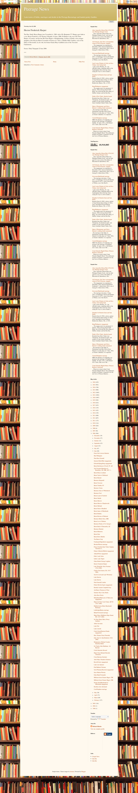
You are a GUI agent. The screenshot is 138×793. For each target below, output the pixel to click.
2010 (94, 423)
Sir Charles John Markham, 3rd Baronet (102, 647)
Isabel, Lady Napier (99, 559)
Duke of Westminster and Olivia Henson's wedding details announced (102, 107)
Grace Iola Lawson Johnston (101, 453)
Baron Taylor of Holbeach (101, 475)
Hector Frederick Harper (100, 564)
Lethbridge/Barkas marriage (101, 610)
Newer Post (27, 62)
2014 (94, 413)
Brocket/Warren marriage (100, 544)
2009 (94, 426)
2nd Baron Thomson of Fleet (101, 590)
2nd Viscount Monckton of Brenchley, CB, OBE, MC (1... (103, 469)
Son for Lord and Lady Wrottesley (103, 575)
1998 (94, 708)
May (95, 692)
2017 (94, 405)
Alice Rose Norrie (98, 595)
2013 (94, 415)
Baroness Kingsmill (99, 480)
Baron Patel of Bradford (100, 508)
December (97, 435)
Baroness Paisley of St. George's (102, 524)
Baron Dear (97, 534)
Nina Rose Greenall (99, 458)
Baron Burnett (97, 478)
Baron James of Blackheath (101, 511)
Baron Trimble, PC (99, 485)
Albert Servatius (98, 623)
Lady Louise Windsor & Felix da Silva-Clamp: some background (102, 64)
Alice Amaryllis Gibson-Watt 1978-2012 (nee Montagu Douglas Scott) (103, 31)
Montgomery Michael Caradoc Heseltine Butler (102, 642)
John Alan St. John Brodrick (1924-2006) (103, 638)
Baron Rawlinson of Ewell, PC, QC (103, 466)
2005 (94, 703)
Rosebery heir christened (100, 687)
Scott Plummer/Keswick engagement (103, 670)
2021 (94, 395)
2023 (94, 390)
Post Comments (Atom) (37, 65)
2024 (94, 387)
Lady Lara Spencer (99, 665)
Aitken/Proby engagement (101, 554)
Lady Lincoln (97, 629)
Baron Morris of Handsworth (101, 503)
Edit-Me (94, 759)
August (96, 446)
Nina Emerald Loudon (100, 582)
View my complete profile (97, 729)
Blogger (83, 771)
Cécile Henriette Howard (100, 650)
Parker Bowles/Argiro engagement (103, 585)
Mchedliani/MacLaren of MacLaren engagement (103, 598)
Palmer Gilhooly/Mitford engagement (104, 551)
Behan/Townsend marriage (101, 613)
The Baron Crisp (98, 539)
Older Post (81, 62)
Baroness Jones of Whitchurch (102, 490)
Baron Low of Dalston (100, 521)
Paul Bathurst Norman (100, 667)
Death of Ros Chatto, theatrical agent (102, 96)
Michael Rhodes (96, 726)
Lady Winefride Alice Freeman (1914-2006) (102, 567)
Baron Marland (98, 506)
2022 (94, 392)
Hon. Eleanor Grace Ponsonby (102, 635)
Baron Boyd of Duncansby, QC (102, 526)
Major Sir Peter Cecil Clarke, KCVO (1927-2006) (103, 602)
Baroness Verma (98, 488)
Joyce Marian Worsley (100, 672)
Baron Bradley (98, 513)
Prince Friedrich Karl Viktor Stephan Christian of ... (104, 547)
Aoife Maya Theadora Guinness (102, 659)
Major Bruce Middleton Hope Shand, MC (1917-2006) (104, 616)
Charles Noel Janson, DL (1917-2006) (102, 571)
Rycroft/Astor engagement (101, 662)
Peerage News (36, 9)
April (95, 695)
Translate (103, 719)
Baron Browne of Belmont (101, 516)
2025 (94, 385)
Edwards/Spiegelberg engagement (103, 463)
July (95, 448)
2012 (94, 418)
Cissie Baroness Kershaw (100, 657)
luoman (72, 771)
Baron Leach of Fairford (100, 496)
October (96, 441)
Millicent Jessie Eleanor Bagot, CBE (103, 677)
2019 (94, 400)
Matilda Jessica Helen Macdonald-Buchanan (103, 606)
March (96, 697)
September (97, 443)
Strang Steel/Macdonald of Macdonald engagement (101, 683)
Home (54, 62)
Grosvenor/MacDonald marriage (100, 53)
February (96, 700)
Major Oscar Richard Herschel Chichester (102, 653)
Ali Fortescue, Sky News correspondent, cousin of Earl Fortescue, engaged (103, 42)
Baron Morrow (98, 501)
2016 (94, 408)
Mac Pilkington (98, 456)
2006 (94, 433)
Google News (95, 756)
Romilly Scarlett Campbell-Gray (102, 587)
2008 (94, 428)
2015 (94, 410)
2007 (94, 431)
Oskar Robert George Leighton (102, 561)
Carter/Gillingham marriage (99, 118)
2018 (94, 403)
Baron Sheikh (97, 498)
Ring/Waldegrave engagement (100, 86)
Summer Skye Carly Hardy (101, 592)
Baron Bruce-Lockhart (100, 473)
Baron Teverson (98, 483)
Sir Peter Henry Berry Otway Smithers (101, 620)
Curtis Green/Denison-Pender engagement (101, 632)
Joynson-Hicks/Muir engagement (102, 461)
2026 (94, 382)
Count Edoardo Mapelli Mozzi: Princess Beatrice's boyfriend (102, 128)
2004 (94, 706)
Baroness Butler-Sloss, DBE (101, 519)
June (95, 451)
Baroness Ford (97, 493)
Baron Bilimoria (98, 531)
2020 (94, 397)
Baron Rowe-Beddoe (99, 537)
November (97, 438)
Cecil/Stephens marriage (100, 689)
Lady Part (96, 626)
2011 (94, 420)
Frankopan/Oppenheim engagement (103, 542)
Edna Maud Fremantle (100, 675)
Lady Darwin (97, 577)
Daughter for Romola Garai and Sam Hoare (102, 75)
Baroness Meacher (98, 529)
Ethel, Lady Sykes (99, 556)
